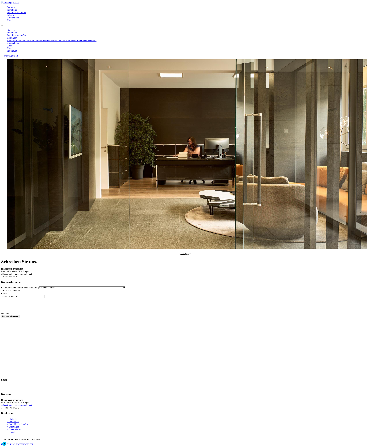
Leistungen (12, 15)
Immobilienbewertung (87, 40)
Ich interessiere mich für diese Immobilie (19, 287)
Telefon (9, 296)
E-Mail (4, 293)
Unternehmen (13, 17)
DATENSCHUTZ (24, 444)
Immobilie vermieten (67, 40)
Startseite (11, 7)
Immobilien (12, 10)
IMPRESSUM (8, 444)
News (9, 45)
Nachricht (5, 313)
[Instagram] (4, 389)
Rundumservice (14, 40)
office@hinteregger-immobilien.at (16, 405)
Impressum (12, 51)
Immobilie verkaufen (16, 12)
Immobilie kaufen (49, 40)
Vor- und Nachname (10, 290)
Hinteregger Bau (10, 55)
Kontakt (10, 20)
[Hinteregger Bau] (10, 2)
